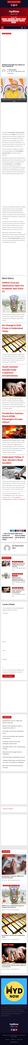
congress (14, 22)
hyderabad (4, 19)
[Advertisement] (14, 49)
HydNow (14, 11)
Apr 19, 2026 (6, 939)
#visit (11, 73)
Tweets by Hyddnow (7, 809)
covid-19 (23, 19)
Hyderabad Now (12, 69)
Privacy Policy (20, 1039)
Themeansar (14, 1036)
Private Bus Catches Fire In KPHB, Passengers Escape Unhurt (12, 417)
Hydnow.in (3, 1006)
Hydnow (7, 495)
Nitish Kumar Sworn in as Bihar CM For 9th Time (20, 535)
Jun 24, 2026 (15, 568)
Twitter (15, 499)
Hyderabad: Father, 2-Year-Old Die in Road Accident (13, 460)
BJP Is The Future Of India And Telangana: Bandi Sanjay (8, 536)
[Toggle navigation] (22, 28)
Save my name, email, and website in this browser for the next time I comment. (13, 671)
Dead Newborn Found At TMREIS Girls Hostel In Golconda (18, 565)
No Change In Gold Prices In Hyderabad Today (12, 328)
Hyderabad (15, 561)
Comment (5, 613)
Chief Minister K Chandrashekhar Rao (10, 20)
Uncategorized (6, 915)
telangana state (11, 19)
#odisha (19, 71)
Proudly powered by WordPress (10, 1035)
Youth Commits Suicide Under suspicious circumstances (10, 371)
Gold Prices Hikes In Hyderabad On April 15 (13, 757)
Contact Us (13, 1039)
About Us (7, 1039)
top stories (8, 33)
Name (4, 642)
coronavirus (22, 20)
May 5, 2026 (15, 582)
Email (4, 650)
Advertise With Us (14, 1042)
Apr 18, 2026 (15, 594)
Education (15, 573)
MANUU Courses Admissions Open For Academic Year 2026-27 (13, 287)
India (4, 33)
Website (4, 659)
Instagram (22, 499)
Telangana (18, 19)
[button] (25, 27)
